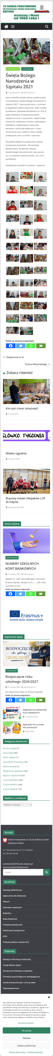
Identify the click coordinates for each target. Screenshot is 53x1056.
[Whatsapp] (31, 345)
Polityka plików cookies (17, 1052)
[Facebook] (10, 345)
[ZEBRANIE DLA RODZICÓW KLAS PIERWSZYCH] (12, 713)
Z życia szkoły (27, 69)
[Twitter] (21, 345)
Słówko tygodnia (16, 453)
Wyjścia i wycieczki (11, 775)
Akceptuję (26, 1030)
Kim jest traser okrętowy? (22, 408)
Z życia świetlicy (13, 69)
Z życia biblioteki (10, 780)
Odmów (26, 1038)
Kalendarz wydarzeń (12, 907)
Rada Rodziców (10, 919)
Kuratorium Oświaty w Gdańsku (17, 971)
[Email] (41, 345)
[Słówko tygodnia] (26, 425)
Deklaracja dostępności (14, 930)
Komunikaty (8, 753)
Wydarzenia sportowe (13, 771)
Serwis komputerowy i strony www (19, 982)
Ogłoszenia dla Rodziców (14, 895)
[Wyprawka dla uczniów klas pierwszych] (12, 728)
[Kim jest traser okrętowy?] (26, 380)
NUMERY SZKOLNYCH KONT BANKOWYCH (22, 566)
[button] (49, 997)
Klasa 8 (6, 901)
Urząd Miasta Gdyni (12, 965)
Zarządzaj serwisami (26, 1023)
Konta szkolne (12, 558)
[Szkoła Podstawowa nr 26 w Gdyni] (6, 26)
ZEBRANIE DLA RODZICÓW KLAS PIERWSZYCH (35, 711)
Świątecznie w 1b (15, 357)
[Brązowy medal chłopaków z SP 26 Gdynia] (26, 470)
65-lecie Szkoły (9, 748)
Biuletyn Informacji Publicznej (17, 959)
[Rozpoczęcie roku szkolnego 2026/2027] (26, 654)
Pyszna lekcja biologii (36, 364)
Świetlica (7, 913)
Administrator (29, 574)
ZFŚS (5, 936)
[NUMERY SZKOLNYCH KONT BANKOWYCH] (26, 540)
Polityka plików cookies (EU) (16, 942)
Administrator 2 (29, 92)
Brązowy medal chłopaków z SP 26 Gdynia (25, 500)
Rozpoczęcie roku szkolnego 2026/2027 (21, 679)
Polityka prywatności (35, 1052)
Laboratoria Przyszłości (13, 762)
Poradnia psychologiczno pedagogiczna (21, 976)
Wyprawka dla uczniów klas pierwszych (33, 726)
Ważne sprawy (9, 766)
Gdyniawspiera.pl (11, 988)
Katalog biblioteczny (12, 890)
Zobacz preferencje (26, 1045)
